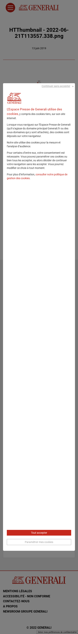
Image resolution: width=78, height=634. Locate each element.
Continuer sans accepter (56, 86)
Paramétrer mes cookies (39, 542)
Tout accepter (39, 532)
